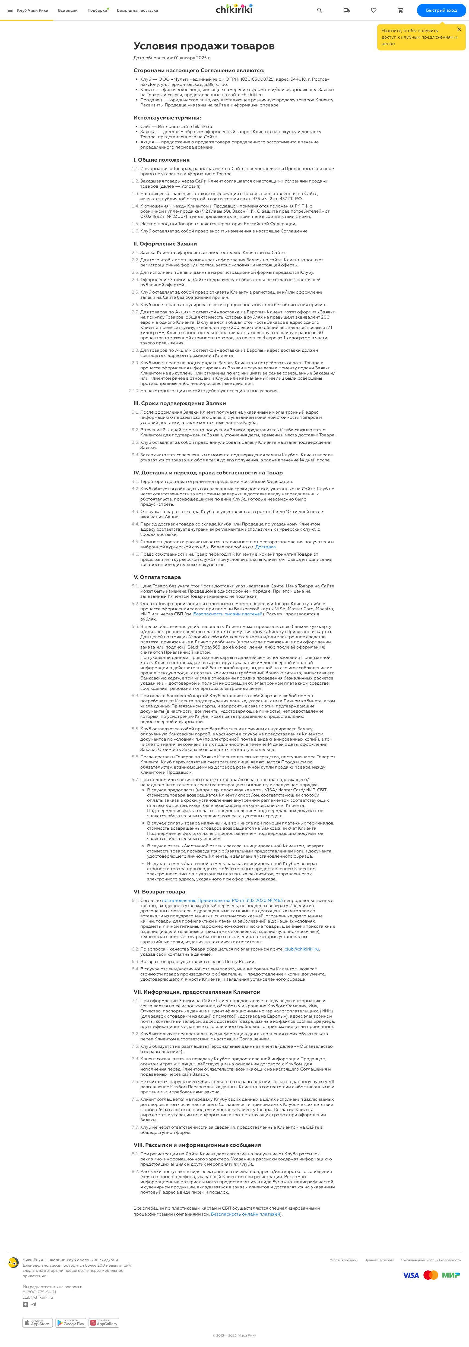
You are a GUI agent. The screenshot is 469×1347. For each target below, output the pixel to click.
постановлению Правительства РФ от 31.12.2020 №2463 (222, 900)
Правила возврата (379, 1260)
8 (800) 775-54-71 (39, 1292)
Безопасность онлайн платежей (227, 613)
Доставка (265, 546)
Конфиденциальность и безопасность (431, 1260)
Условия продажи (344, 1260)
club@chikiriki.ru (302, 949)
